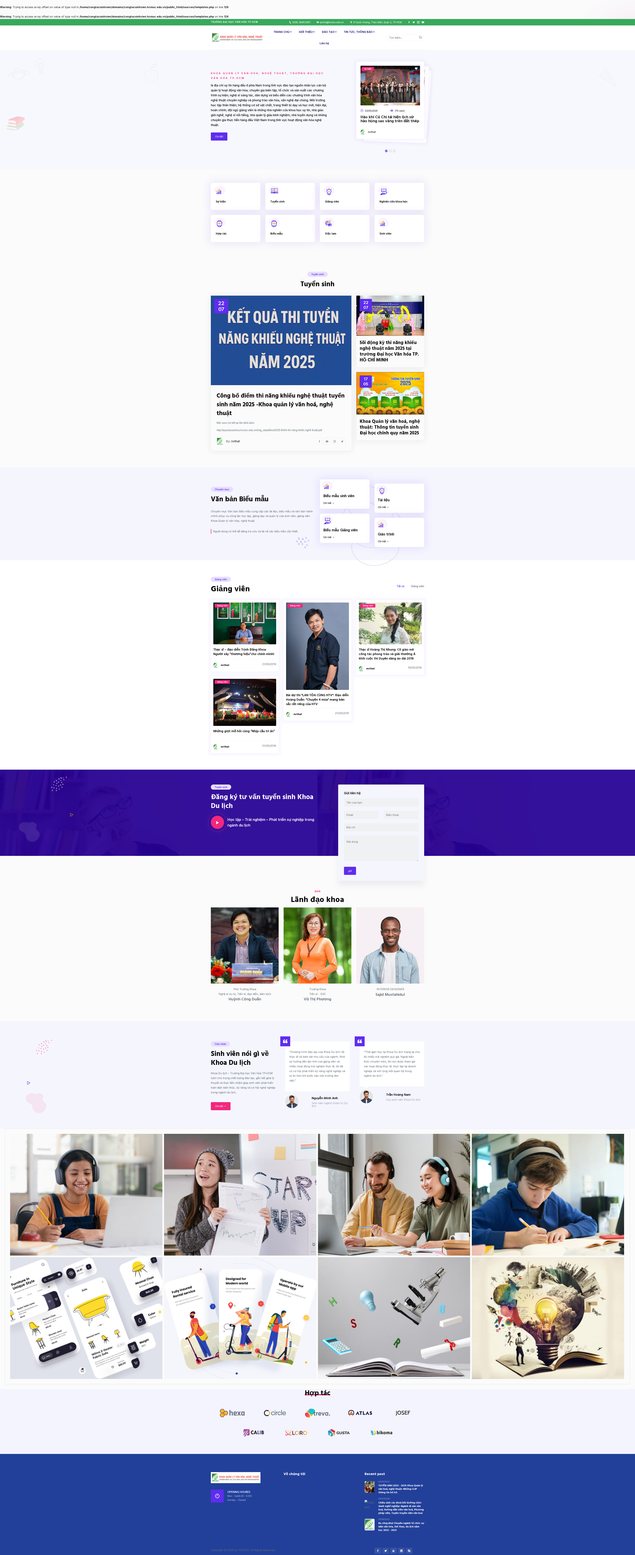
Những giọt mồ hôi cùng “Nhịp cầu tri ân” (244, 731)
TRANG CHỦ (282, 32)
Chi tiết (219, 136)
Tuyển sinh (277, 201)
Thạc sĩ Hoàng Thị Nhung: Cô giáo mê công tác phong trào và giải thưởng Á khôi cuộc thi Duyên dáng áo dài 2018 (387, 654)
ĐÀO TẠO (328, 32)
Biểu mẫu (276, 233)
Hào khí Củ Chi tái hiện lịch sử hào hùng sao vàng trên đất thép (389, 119)
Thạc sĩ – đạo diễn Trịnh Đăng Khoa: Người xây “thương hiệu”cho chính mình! (243, 652)
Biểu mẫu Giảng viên (340, 530)
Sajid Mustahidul (390, 995)
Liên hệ (324, 43)
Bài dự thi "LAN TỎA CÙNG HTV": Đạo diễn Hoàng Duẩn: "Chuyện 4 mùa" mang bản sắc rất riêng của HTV (317, 700)
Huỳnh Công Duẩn (245, 999)
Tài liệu (384, 500)
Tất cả (400, 586)
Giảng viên (332, 201)
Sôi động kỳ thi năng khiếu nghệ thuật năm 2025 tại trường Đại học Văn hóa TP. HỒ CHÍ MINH (389, 351)
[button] (386, 151)
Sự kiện (221, 201)
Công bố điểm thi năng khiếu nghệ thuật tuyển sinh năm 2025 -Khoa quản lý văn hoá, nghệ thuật (281, 404)
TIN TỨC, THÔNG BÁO (358, 32)
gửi (350, 870)
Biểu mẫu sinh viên (338, 496)
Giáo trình (386, 534)
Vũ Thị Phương (317, 999)
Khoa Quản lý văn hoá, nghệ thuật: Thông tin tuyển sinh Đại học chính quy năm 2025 (390, 427)
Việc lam (330, 233)
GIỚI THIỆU (306, 32)
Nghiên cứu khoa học (394, 201)
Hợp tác (221, 233)
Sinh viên (385, 233)
